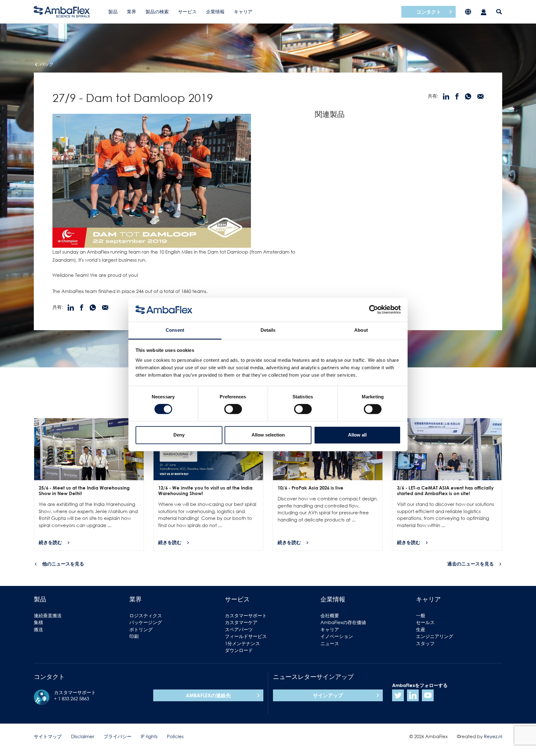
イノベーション (336, 636)
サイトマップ (48, 736)
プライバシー (118, 736)
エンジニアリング (434, 636)
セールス (425, 622)
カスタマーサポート (246, 615)
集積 (38, 622)
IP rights (149, 736)
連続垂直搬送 (48, 615)
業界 (131, 11)
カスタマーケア (241, 622)
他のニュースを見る (63, 563)
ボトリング (141, 629)
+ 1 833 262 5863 (71, 698)
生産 (420, 629)
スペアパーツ (239, 629)
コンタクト (428, 12)
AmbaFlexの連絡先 (208, 695)
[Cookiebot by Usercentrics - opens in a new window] (373, 309)
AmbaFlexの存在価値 (343, 622)
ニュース (329, 643)
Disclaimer (82, 736)
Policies (175, 736)
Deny (179, 434)
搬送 (38, 629)
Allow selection (268, 434)
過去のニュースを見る (470, 563)
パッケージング (145, 622)
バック (46, 64)
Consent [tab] (175, 330)
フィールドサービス (246, 636)
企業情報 (215, 11)
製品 (113, 11)
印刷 (134, 636)
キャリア (243, 11)
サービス (187, 11)
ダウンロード (239, 650)
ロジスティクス (145, 615)
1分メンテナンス (242, 643)
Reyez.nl (493, 736)
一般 (420, 615)
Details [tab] (268, 330)
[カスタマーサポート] (483, 11)
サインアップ (328, 695)
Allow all (357, 434)
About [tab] (361, 330)
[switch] (233, 409)
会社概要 (329, 615)
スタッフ (425, 643)
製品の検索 (157, 11)
